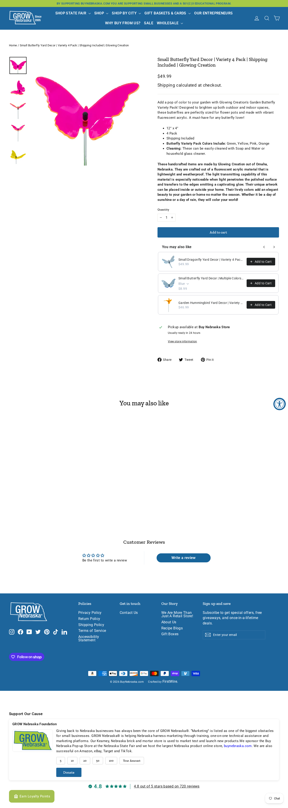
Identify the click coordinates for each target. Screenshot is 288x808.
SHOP (99, 13)
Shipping (166, 85)
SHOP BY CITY (124, 13)
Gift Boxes (170, 634)
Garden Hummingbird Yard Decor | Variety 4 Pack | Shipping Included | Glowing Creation (211, 303)
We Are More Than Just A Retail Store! (177, 614)
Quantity (163, 209)
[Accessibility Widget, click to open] (279, 404)
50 (97, 760)
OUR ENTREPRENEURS (213, 13)
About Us (168, 622)
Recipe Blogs (172, 628)
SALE (148, 23)
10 (72, 760)
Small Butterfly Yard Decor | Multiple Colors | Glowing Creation (211, 278)
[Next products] (274, 247)
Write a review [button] (183, 558)
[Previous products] (264, 247)
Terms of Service (92, 631)
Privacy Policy (90, 613)
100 (111, 760)
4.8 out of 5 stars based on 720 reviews (167, 786)
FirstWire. (170, 682)
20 (85, 760)
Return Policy (89, 619)
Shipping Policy (91, 625)
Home (13, 45)
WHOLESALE (168, 23)
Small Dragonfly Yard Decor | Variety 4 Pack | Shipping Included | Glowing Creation (211, 259)
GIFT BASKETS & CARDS (165, 13)
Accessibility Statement (88, 638)
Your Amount (131, 760)
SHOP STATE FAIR (71, 13)
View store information (182, 341)
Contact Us (129, 613)
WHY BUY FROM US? (122, 23)
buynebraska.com (238, 746)
